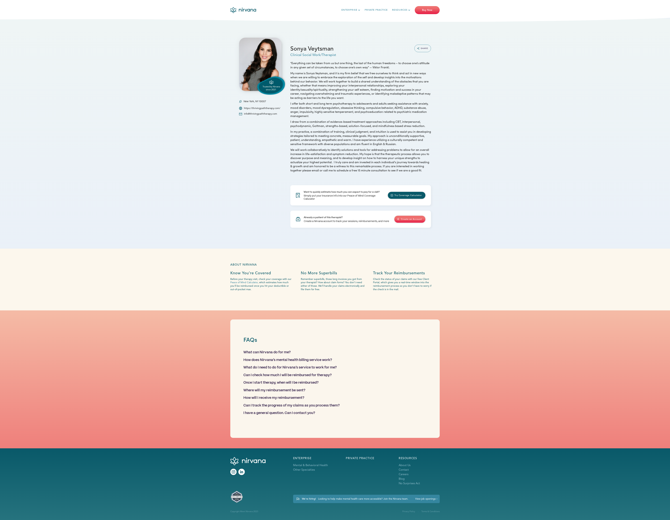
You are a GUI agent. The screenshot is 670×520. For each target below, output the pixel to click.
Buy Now (427, 10)
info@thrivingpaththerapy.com (260, 114)
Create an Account (411, 218)
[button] (350, 10)
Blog (402, 479)
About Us (405, 465)
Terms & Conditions (430, 512)
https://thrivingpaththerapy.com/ (262, 108)
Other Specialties (304, 470)
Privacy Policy (408, 512)
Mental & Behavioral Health (310, 465)
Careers (403, 474)
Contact (404, 470)
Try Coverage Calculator (408, 195)
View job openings (425, 499)
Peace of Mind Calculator (244, 282)
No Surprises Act (409, 483)
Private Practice (376, 10)
